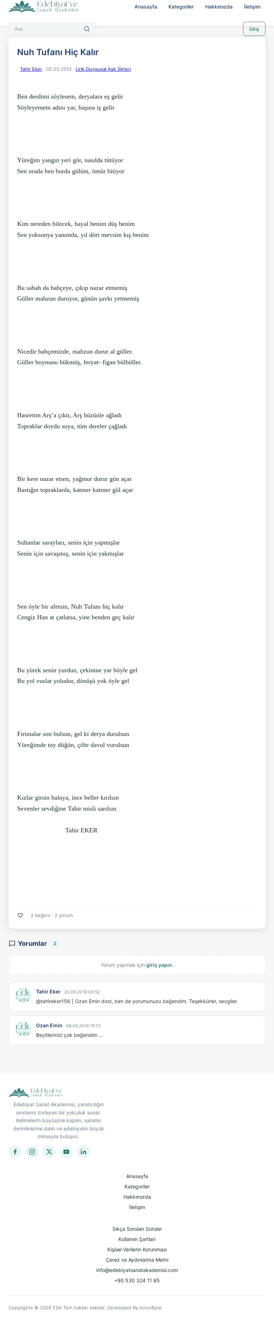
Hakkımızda (219, 7)
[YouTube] (66, 1151)
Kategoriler (181, 7)
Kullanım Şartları (137, 1239)
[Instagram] (32, 1151)
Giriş (254, 29)
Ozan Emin (49, 1025)
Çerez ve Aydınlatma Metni (137, 1260)
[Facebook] (15, 1151)
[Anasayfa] (43, 6)
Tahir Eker (31, 69)
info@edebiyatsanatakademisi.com (137, 1270)
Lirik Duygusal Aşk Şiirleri (103, 69)
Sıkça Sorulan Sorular (137, 1229)
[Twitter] (49, 1151)
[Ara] (86, 29)
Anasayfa (146, 7)
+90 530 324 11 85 (137, 1280)
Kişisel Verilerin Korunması (137, 1249)
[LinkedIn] (83, 1151)
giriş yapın (159, 965)
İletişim (252, 7)
